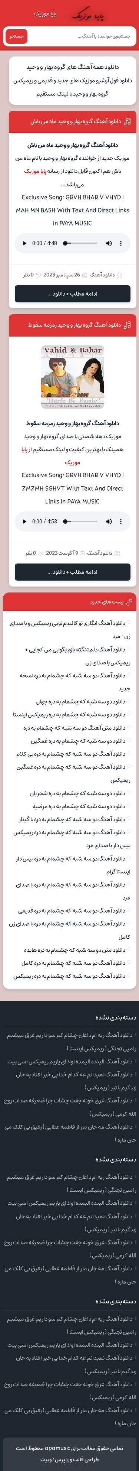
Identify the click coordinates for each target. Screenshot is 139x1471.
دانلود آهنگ (102, 275)
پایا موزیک (45, 14)
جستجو (16, 36)
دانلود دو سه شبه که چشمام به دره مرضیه (78, 806)
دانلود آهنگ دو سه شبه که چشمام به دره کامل (73, 963)
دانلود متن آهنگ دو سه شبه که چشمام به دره (74, 728)
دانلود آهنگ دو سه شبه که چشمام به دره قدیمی (71, 911)
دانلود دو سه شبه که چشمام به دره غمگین (78, 741)
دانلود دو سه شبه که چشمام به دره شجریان (77, 793)
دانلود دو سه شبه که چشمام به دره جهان (80, 702)
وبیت (46, 1459)
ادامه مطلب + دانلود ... (72, 294)
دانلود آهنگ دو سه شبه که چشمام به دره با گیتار (72, 819)
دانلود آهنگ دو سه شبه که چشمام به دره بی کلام (70, 754)
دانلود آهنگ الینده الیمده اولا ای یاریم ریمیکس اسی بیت (69, 1061)
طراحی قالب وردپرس (77, 1459)
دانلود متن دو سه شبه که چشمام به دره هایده (74, 950)
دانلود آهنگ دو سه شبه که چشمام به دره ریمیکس (69, 976)
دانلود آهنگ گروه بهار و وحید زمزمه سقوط (74, 325)
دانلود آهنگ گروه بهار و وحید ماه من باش (75, 121)
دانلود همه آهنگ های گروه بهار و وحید (72, 67)
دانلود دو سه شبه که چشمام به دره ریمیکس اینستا (69, 715)
